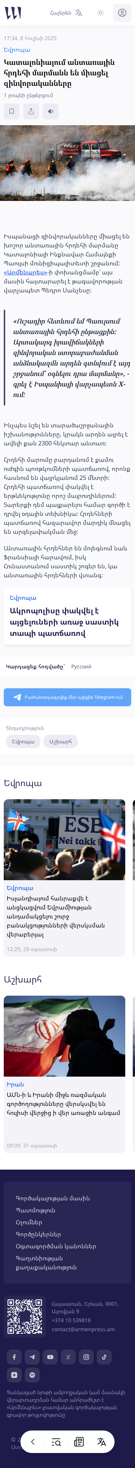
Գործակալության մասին (53, 1198)
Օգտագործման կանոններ (56, 1246)
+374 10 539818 (71, 1320)
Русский (81, 666)
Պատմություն (36, 1210)
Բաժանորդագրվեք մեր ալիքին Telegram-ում (74, 697)
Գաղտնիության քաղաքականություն (46, 1262)
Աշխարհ (61, 741)
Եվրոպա (23, 741)
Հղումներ (29, 1222)
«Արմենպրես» (25, 272)
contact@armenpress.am (83, 1329)
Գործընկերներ (38, 1234)
